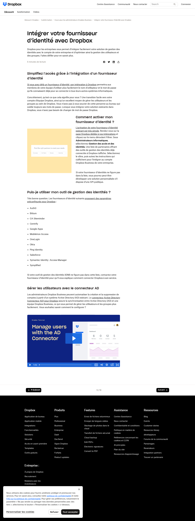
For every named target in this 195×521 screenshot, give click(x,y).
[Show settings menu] (106, 365)
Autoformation (23, 12)
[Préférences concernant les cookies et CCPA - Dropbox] (43, 502)
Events (147, 421)
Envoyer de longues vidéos (96, 421)
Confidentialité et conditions (127, 425)
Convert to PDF (91, 451)
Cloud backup (90, 437)
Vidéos (36, 12)
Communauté (124, 4)
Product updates (61, 457)
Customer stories (151, 425)
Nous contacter (140, 4)
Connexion (186, 4)
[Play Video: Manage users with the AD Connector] (73, 338)
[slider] (65, 365)
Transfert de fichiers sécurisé (97, 433)
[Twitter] (108, 62)
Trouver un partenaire (153, 457)
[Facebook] (104, 62)
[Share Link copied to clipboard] (118, 62)
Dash (56, 434)
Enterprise (59, 430)
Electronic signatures (93, 446)
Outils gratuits (31, 453)
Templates (29, 448)
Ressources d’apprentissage (126, 454)
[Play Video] (29, 365)
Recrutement (30, 476)
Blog (146, 416)
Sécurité (28, 439)
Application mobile (33, 421)
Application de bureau (35, 416)
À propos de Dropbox (34, 472)
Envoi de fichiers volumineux (97, 416)
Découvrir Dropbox (32, 20)
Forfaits (57, 453)
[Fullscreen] (117, 365)
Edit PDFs (88, 442)
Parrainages (149, 444)
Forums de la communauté (156, 439)
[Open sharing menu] (112, 365)
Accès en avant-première (36, 444)
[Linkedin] (113, 62)
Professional (59, 421)
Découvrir (9, 12)
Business (58, 425)
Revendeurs (149, 448)
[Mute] (101, 365)
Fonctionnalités (31, 430)
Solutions (29, 434)
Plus (56, 416)
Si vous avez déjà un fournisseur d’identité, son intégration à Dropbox (61, 84)
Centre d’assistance (106, 4)
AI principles (119, 445)
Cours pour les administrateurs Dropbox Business (73, 20)
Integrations (30, 425)
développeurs (150, 434)
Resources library (151, 430)
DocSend (58, 439)
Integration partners (153, 453)
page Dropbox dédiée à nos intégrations (96, 134)
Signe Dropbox (61, 444)
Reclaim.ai (59, 448)
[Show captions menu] (96, 365)
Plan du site (119, 449)
